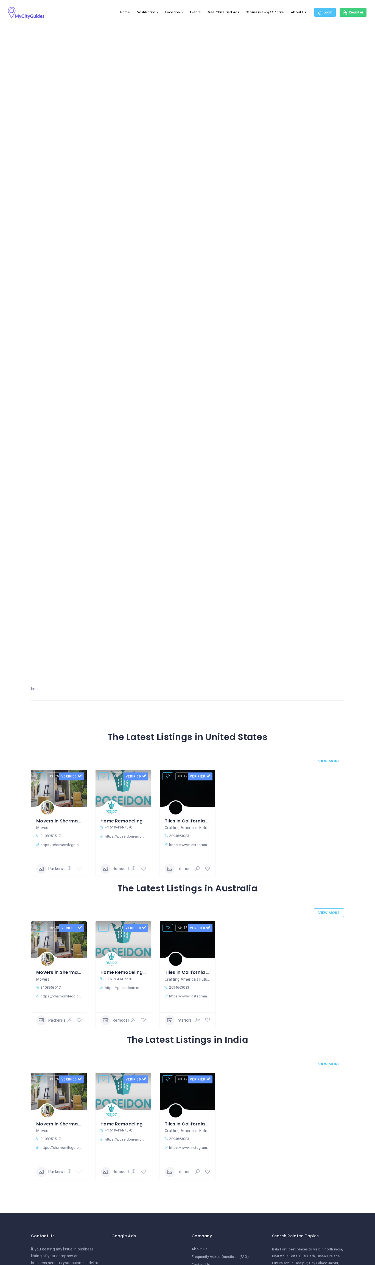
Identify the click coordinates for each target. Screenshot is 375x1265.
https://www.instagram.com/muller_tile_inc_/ (189, 845)
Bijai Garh (307, 1256)
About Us (298, 12)
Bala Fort (279, 1249)
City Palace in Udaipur (289, 1263)
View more (329, 761)
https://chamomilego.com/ (61, 845)
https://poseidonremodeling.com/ (125, 836)
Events (195, 12)
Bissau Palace (328, 1256)
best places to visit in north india (315, 1249)
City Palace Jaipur (323, 1263)
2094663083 (179, 836)
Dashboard (146, 12)
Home (125, 12)
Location (172, 12)
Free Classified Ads (223, 12)
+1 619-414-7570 (118, 827)
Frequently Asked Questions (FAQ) (220, 1257)
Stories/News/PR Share (265, 12)
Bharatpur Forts (285, 1256)
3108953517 (51, 836)
